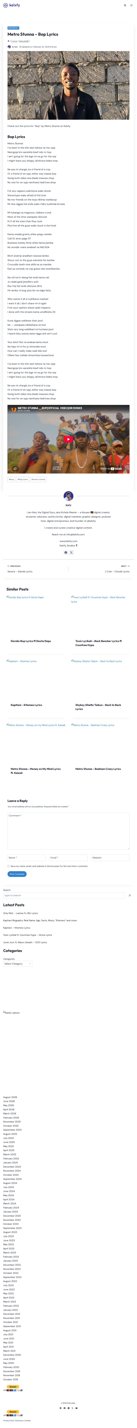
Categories (9, 958)
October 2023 (10, 1223)
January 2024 (10, 1211)
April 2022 (8, 1297)
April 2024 (8, 1199)
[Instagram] (68, 1408)
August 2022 (10, 1281)
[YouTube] (76, 1408)
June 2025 (9, 1142)
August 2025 (10, 1133)
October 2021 (10, 1322)
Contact (27, 1420)
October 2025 (10, 1125)
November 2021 (11, 1318)
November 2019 (11, 1375)
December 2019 (11, 1371)
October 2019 (10, 1379)
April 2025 (8, 1150)
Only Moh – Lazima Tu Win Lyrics (20, 913)
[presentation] (36, 615)
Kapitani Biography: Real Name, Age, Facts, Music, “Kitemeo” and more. (40, 920)
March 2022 (9, 1301)
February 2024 (11, 1207)
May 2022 (8, 1293)
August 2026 (10, 1097)
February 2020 (11, 1367)
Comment (15, 815)
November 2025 (12, 1121)
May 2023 (8, 1244)
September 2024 (12, 1179)
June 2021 (8, 1338)
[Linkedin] (60, 1408)
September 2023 (12, 1228)
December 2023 (12, 1215)
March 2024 (9, 1203)
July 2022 (8, 1285)
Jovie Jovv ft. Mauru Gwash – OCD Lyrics (25, 942)
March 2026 (9, 1113)
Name (13, 857)
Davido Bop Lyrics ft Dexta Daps (31, 641)
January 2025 (10, 1162)
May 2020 (8, 1363)
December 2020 (12, 1354)
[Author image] (9, 47)
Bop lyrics (23, 479)
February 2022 (11, 1305)
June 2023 (9, 1240)
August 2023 (10, 1232)
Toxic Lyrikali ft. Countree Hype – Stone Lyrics (27, 935)
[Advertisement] (68, 988)
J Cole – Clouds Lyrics (117, 569)
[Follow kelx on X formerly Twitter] (71, 552)
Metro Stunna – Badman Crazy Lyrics (98, 768)
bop (11, 479)
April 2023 (8, 1248)
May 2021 (8, 1342)
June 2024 (9, 1191)
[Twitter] (72, 1408)
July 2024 (8, 1187)
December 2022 (12, 1264)
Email (54, 857)
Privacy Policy (8, 1420)
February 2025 (11, 1158)
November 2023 (12, 1219)
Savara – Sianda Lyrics (19, 569)
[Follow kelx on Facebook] (65, 552)
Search (7, 890)
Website (96, 857)
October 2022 (10, 1273)
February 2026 (11, 1117)
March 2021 (9, 1350)
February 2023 (11, 1256)
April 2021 (8, 1346)
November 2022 (12, 1269)
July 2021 (8, 1334)
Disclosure (19, 1420)
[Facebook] (64, 1408)
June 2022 (9, 1289)
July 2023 (8, 1236)
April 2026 (8, 1109)
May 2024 (8, 1195)
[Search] (130, 895)
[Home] (8, 41)
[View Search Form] (125, 5)
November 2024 (12, 1170)
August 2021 (9, 1330)
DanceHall (13, 28)
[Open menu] (131, 5)
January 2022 (10, 1309)
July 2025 (8, 1138)
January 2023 (10, 1260)
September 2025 (12, 1129)
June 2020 (9, 1359)
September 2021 (12, 1326)
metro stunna (38, 479)
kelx (16, 47)
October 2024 (10, 1174)
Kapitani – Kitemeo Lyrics (26, 705)
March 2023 (9, 1252)
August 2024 (10, 1183)
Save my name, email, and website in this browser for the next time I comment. (49, 866)
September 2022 (12, 1277)
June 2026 (9, 1101)
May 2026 (8, 1105)
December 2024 (12, 1166)
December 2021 (11, 1313)
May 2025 (8, 1146)
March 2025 (9, 1154)
